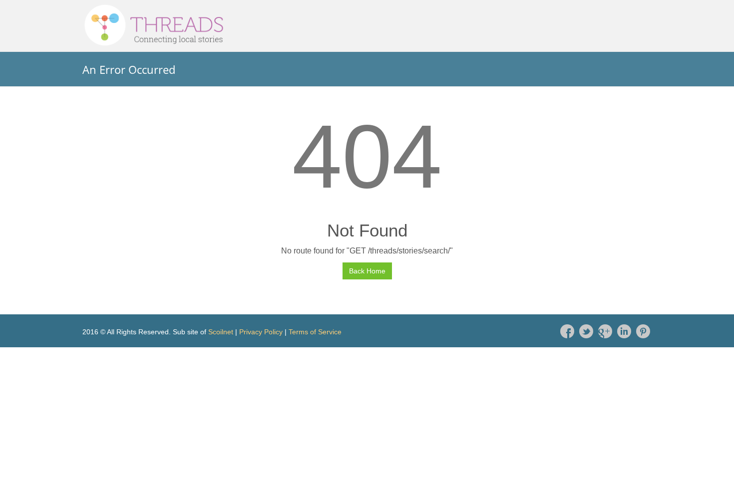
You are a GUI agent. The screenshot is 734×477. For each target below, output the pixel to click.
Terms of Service (315, 332)
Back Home (367, 271)
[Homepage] (367, 25)
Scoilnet (220, 332)
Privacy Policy (261, 332)
